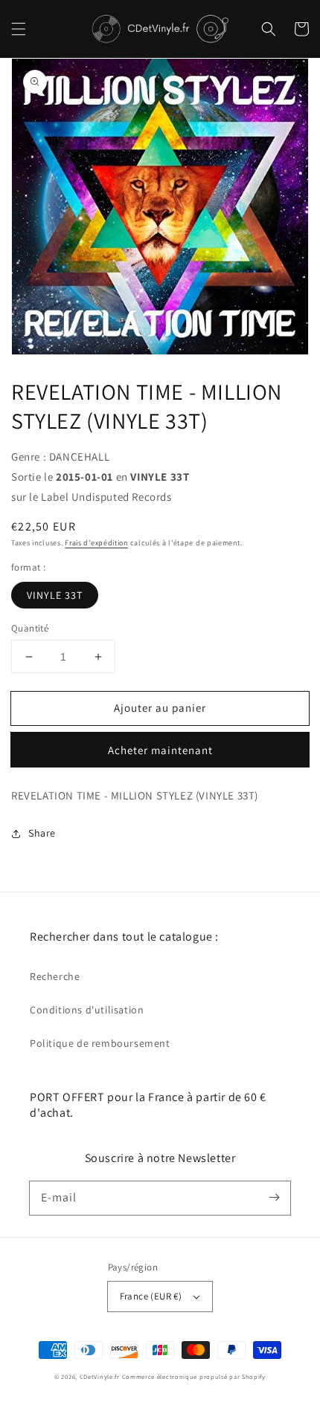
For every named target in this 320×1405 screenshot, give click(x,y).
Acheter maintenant (160, 750)
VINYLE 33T (55, 595)
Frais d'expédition (96, 543)
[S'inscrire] (273, 1197)
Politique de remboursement (100, 1043)
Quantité (29, 628)
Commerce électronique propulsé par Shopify (194, 1376)
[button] (18, 29)
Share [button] (42, 833)
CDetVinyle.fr (100, 1376)
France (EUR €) (151, 1296)
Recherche (55, 976)
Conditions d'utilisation (87, 1009)
